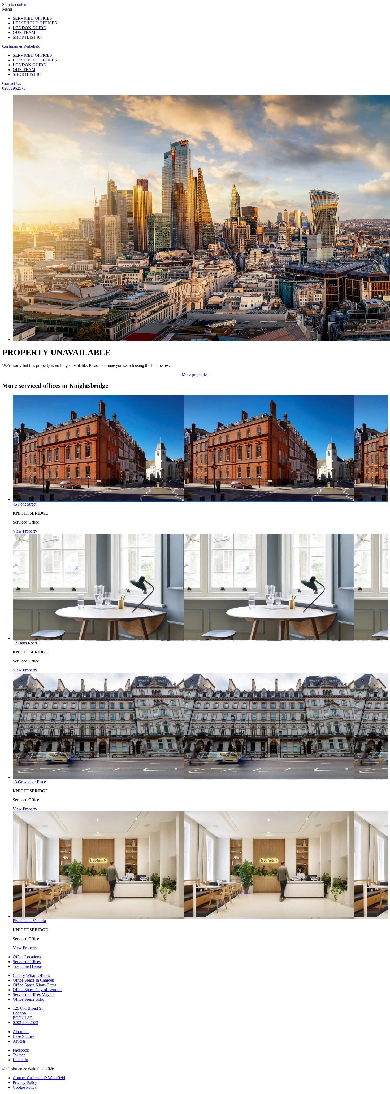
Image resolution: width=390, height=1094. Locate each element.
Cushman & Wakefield (21, 46)
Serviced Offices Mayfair (34, 994)
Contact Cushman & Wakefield (39, 1077)
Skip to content (14, 4)
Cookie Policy (25, 1087)
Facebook (21, 1050)
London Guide (29, 27)
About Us (21, 1031)
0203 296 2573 (25, 1022)
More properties (195, 374)
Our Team (24, 32)
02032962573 (13, 88)
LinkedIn (20, 1059)
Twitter (19, 1055)
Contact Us (11, 83)
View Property (25, 531)
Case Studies (23, 1036)
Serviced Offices (32, 18)
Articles (19, 1041)
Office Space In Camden (33, 980)
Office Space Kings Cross (34, 985)
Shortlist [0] (27, 37)
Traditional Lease (27, 966)
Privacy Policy (25, 1082)
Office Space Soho (28, 999)
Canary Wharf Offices (31, 975)
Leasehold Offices (35, 23)
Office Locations (27, 957)
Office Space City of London (37, 989)
